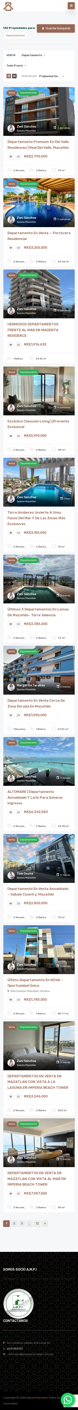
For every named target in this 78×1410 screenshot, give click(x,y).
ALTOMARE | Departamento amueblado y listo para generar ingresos (35, 797)
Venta (12, 92)
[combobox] (34, 55)
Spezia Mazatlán (37, 1397)
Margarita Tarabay (31, 685)
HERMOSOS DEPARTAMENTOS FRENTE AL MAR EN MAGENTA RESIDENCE (32, 330)
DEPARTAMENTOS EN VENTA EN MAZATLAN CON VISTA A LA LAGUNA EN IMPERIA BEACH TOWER (37, 1082)
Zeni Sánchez (26, 126)
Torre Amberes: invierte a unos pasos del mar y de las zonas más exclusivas (36, 518)
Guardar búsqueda (58, 28)
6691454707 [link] (14, 1348)
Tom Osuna (25, 873)
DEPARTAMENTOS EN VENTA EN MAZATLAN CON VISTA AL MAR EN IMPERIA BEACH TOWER (36, 1178)
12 (37, 1223)
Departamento (28, 92)
